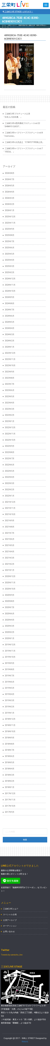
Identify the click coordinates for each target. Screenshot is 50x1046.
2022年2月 (9, 489)
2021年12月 (10, 502)
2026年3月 (9, 198)
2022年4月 (9, 477)
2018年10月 (10, 731)
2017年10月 (10, 806)
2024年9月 (9, 297)
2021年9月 (9, 520)
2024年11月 (10, 285)
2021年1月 (9, 570)
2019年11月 (10, 651)
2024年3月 (9, 334)
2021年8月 (9, 527)
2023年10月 (10, 365)
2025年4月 (9, 260)
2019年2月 (9, 707)
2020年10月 (10, 589)
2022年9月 (9, 446)
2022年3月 (9, 483)
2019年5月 (9, 688)
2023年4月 (9, 403)
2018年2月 (9, 781)
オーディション (10, 926)
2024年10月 (10, 291)
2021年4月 (9, 551)
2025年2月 (9, 272)
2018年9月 (9, 738)
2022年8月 (9, 452)
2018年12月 (10, 719)
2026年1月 (9, 210)
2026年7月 (9, 179)
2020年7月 (9, 607)
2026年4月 (9, 192)
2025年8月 (9, 235)
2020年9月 (9, 595)
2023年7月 (9, 384)
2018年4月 (9, 769)
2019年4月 (9, 694)
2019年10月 (10, 657)
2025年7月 (9, 241)
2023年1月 (9, 421)
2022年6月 (9, 465)
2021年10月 (10, 514)
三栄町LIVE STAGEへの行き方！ (18, 11)
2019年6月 (9, 682)
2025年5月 (9, 254)
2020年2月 (9, 632)
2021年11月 (10, 508)
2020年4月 (9, 620)
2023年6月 (9, 390)
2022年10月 (10, 440)
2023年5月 (9, 396)
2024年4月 (9, 328)
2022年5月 (9, 471)
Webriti (25, 1041)
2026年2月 (9, 204)
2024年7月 (9, 310)
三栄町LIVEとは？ (10, 909)
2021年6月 (9, 539)
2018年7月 (9, 750)
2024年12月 (10, 278)
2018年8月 (9, 744)
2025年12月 (10, 216)
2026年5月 (9, 185)
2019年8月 (9, 669)
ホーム (4, 25)
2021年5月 (9, 545)
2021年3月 (9, 558)
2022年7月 (9, 458)
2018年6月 (9, 756)
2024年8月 (9, 303)
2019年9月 (9, 663)
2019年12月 (10, 644)
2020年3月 (9, 626)
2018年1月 (9, 787)
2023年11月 (10, 359)
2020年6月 (9, 613)
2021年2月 (9, 564)
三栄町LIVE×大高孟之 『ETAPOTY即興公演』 (24, 142)
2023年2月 (9, 415)
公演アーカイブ (12, 25)
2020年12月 (10, 576)
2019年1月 (9, 713)
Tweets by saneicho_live (11, 955)
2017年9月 (9, 812)
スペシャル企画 (10, 914)
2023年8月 (9, 378)
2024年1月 (9, 347)
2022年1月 (9, 496)
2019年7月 (9, 675)
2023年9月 (9, 372)
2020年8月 (9, 601)
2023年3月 (9, 409)
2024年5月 (9, 322)
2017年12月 (10, 793)
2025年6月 (9, 247)
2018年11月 (10, 725)
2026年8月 (9, 173)
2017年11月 (10, 800)
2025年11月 (10, 223)
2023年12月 (10, 353)
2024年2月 (9, 341)
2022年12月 (10, 427)
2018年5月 (9, 762)
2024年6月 (9, 316)
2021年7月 (9, 533)
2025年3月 (9, 266)
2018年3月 (9, 775)
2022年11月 (10, 434)
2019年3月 (9, 700)
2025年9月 (9, 229)
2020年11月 (10, 582)
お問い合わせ (9, 931)
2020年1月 (9, 638)
